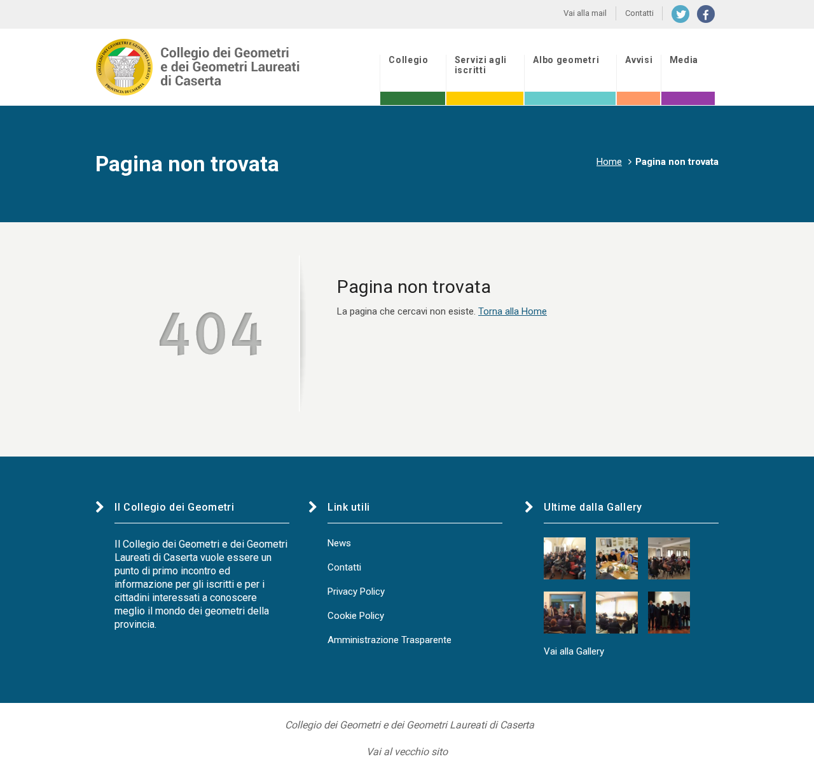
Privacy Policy (356, 591)
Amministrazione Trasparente (390, 640)
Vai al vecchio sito (407, 752)
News (339, 543)
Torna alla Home (512, 311)
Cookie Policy (356, 615)
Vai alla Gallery (574, 651)
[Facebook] (706, 14)
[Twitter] (680, 14)
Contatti (344, 567)
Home (609, 161)
